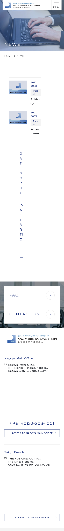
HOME (8, 56)
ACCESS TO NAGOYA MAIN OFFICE (32, 433)
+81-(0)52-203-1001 (33, 423)
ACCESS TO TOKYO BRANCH (32, 517)
